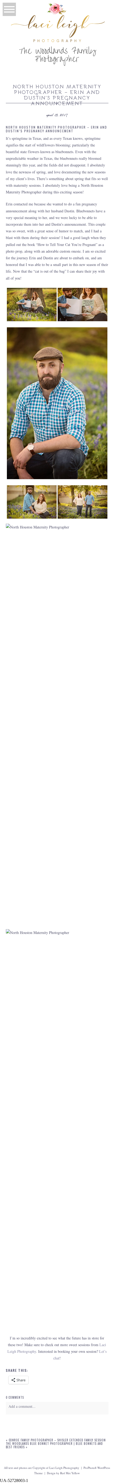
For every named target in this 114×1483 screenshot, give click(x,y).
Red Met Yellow (70, 1473)
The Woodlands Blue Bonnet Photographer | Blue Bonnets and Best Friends (54, 1445)
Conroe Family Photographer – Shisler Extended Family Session (57, 1440)
